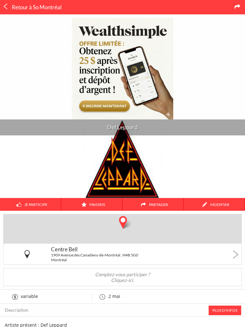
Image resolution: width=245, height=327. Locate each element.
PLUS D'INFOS (224, 310)
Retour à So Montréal (36, 7)
